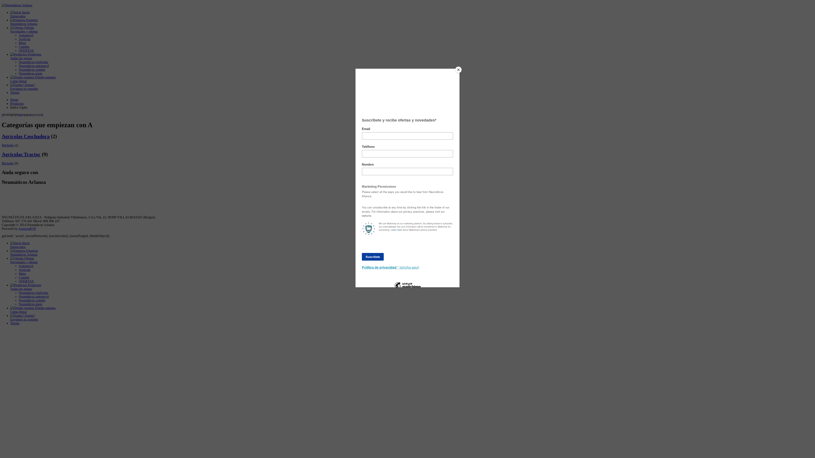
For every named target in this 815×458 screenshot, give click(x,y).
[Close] (458, 70)
